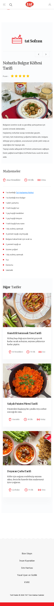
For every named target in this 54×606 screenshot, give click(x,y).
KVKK (27, 582)
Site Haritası (27, 568)
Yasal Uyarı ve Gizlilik (27, 575)
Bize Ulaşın (27, 553)
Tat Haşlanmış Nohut (25, 192)
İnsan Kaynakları (27, 561)
